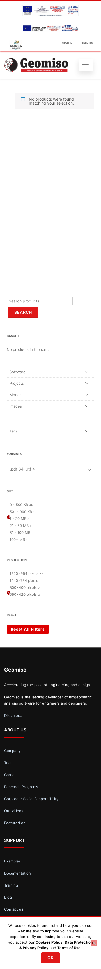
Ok (50, 957)
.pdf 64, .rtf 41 (23, 469)
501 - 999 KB (21, 511)
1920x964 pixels (24, 573)
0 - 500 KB (19, 504)
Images (16, 406)
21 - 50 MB (19, 525)
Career (10, 774)
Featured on (15, 823)
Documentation (17, 873)
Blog (8, 897)
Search (23, 312)
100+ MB (17, 539)
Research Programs (21, 786)
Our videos (13, 811)
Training (11, 885)
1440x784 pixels (24, 580)
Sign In (67, 43)
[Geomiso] (36, 65)
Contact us (13, 909)
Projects (17, 383)
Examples (12, 861)
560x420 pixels (23, 594)
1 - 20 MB (18, 518)
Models (16, 395)
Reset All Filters (28, 629)
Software (18, 372)
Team (8, 762)
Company (12, 750)
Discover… (13, 715)
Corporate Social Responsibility (31, 799)
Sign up (87, 43)
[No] (94, 943)
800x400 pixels (23, 587)
